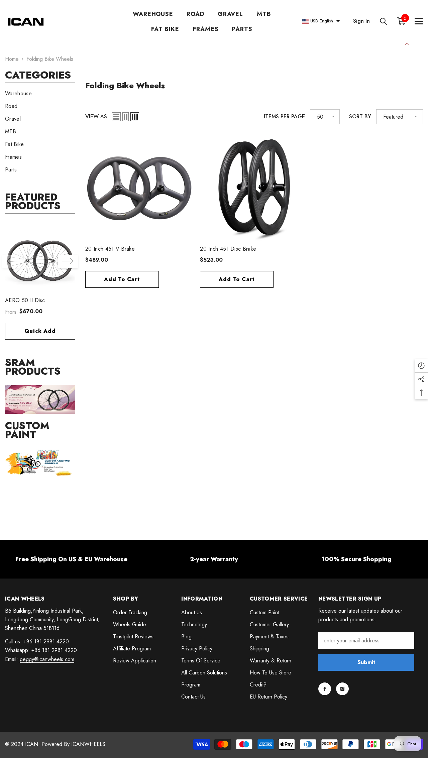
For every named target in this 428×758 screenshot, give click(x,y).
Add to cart (122, 279)
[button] (68, 261)
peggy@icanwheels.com (47, 659)
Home (12, 59)
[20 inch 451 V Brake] (139, 188)
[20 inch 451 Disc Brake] (254, 188)
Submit (366, 662)
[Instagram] (342, 688)
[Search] (383, 21)
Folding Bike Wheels (49, 59)
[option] (40, 285)
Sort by (360, 116)
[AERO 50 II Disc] (40, 259)
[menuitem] (40, 93)
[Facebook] (324, 688)
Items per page (284, 116)
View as (96, 116)
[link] (40, 399)
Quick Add (40, 331)
